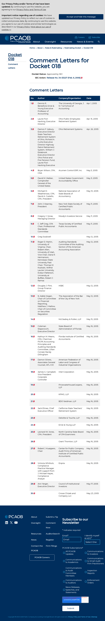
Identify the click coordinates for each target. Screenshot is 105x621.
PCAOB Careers (42, 557)
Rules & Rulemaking (53, 48)
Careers (81, 37)
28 (33, 463)
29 (33, 484)
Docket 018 (88, 48)
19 (33, 385)
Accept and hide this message (81, 17)
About (40, 48)
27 (33, 448)
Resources (36, 534)
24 (33, 425)
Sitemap (94, 617)
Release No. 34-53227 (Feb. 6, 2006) (65, 78)
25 (33, 432)
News (33, 540)
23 (33, 418)
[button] (99, 41)
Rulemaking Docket (72, 48)
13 (33, 296)
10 (33, 237)
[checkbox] (82, 572)
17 (33, 360)
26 (33, 441)
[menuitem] (36, 41)
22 (33, 408)
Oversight (36, 523)
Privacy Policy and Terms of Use (31, 10)
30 (33, 493)
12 (33, 286)
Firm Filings (51, 546)
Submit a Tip (52, 517)
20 (33, 394)
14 (33, 319)
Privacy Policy (23, 27)
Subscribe (96, 37)
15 (33, 326)
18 (33, 372)
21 (33, 401)
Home (32, 48)
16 (33, 336)
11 (32, 242)
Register (50, 540)
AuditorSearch (53, 534)
